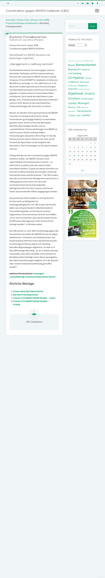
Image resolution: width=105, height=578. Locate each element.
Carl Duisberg (74, 73)
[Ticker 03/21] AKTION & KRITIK (28, 291)
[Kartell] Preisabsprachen (25, 294)
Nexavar (72, 107)
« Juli (82, 170)
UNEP (79, 115)
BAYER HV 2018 (80, 61)
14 (87, 151)
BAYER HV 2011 (71, 61)
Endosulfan (73, 89)
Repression (85, 107)
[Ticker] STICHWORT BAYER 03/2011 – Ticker (34, 298)
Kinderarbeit (87, 98)
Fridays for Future (84, 89)
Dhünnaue (84, 82)
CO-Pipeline (76, 78)
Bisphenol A (74, 69)
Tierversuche (84, 111)
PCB (79, 107)
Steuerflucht (72, 111)
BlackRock (86, 69)
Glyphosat (75, 93)
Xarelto (86, 115)
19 (78, 155)
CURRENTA (73, 82)
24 (70, 159)
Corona (88, 78)
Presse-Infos (23, 19)
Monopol (83, 103)
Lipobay (72, 103)
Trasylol (72, 115)
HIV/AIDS (89, 93)
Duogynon (83, 85)
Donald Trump (72, 86)
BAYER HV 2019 (89, 61)
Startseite (10, 19)
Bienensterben (86, 65)
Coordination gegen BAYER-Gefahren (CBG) (37, 10)
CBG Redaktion (34, 322)
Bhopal (71, 65)
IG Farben (74, 98)
